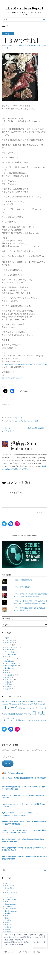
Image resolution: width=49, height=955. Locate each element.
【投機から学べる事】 (35, 428)
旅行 (6, 672)
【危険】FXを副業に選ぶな (23, 580)
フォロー (8, 763)
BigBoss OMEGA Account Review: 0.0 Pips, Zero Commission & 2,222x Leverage (20, 814)
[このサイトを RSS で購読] (3, 773)
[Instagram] (17, 523)
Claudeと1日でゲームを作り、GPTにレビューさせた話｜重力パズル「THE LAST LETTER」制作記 (24, 831)
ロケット (31, 421)
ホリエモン (22, 421)
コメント (38, 512)
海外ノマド (9, 679)
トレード (8, 645)
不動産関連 (9, 686)
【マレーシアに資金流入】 (23, 587)
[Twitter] (4, 523)
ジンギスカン (12, 421)
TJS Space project (11, 666)
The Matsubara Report (24, 8)
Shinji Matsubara (16, 46)
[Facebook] (10, 523)
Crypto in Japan (10, 654)
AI (6, 638)
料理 (6, 670)
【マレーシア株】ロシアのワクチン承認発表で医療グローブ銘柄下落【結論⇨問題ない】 (30, 595)
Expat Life (8, 661)
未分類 (7, 677)
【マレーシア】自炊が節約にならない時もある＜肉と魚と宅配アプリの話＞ (30, 609)
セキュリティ (9, 643)
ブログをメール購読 (10, 745)
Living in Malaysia (11, 663)
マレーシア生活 (10, 652)
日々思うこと (8, 34)
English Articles (10, 659)
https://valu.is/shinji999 (12, 377)
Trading (7, 668)
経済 (6, 656)
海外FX (7, 684)
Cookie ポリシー (17, 944)
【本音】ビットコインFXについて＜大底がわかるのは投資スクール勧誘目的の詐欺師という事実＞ (30, 602)
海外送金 (8, 682)
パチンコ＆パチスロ (12, 647)
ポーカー (8, 649)
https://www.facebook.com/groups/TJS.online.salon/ (24, 364)
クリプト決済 (9, 640)
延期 (36, 421)
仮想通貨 (8, 689)
